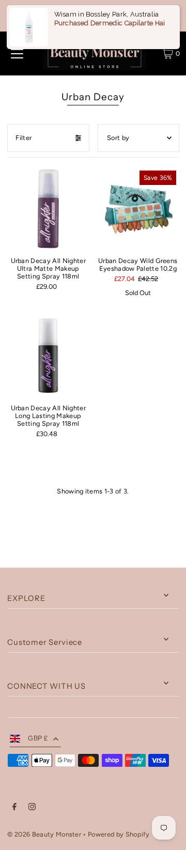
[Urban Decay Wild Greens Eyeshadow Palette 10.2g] (138, 209)
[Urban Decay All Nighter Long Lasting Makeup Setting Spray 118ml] (48, 356)
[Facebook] (14, 808)
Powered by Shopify (119, 834)
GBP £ (38, 738)
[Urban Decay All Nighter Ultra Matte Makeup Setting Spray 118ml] (48, 209)
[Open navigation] (17, 54)
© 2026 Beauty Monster (45, 834)
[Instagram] (32, 808)
